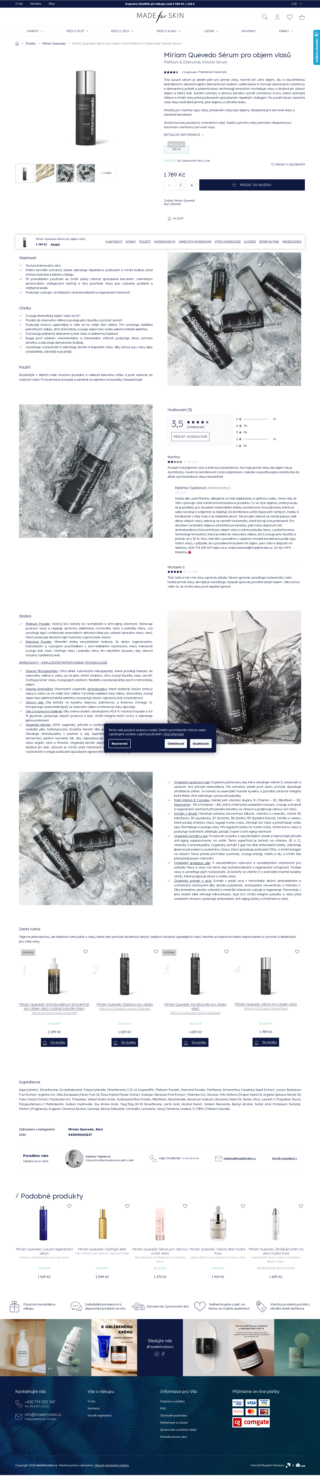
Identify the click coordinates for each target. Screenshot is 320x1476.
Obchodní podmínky (173, 1415)
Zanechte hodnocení (195, 241)
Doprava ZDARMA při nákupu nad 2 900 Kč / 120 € (160, 4)
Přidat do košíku (256, 185)
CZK (294, 4)
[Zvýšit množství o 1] (191, 185)
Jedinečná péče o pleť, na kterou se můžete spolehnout (229, 1306)
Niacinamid (182, 804)
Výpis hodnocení (227, 241)
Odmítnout (176, 743)
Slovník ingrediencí (100, 1415)
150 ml (176, 148)
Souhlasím (201, 743)
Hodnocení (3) (164, 241)
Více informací (174, 734)
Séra (99, 1129)
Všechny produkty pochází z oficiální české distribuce (290, 1306)
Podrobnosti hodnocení (212, 72)
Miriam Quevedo (81, 1129)
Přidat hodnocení (191, 437)
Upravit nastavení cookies (111, 1465)
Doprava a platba (172, 1401)
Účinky (131, 241)
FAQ (163, 1408)
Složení (250, 241)
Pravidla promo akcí (173, 1436)
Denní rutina (269, 241)
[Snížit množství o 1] (169, 185)
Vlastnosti (114, 241)
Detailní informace (182, 135)
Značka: (179, 200)
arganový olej (200, 863)
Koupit (55, 244)
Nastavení (120, 743)
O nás (19, 3)
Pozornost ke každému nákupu (39, 1306)
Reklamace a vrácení (174, 1422)
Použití (145, 241)
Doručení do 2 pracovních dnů (168, 1306)
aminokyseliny (97, 689)
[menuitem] (35, 31)
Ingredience (292, 241)
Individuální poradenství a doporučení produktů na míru (105, 1306)
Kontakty (35, 3)
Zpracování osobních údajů (178, 1429)
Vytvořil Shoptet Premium (267, 1465)
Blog (51, 3)
